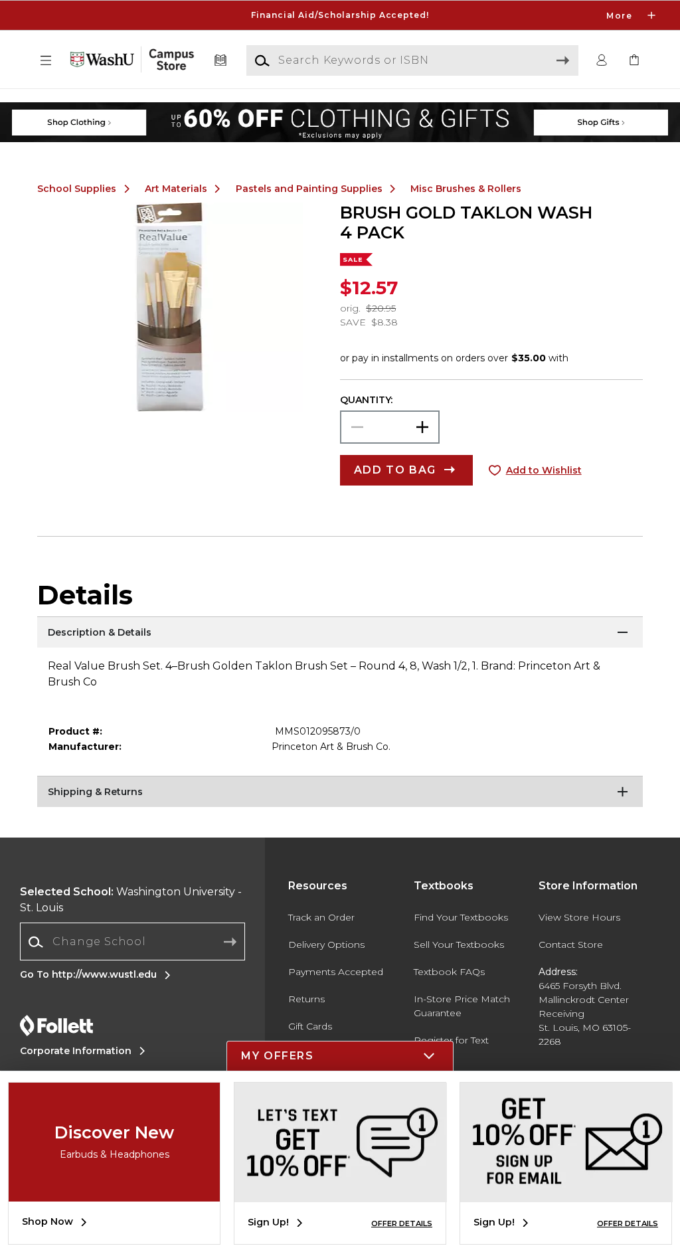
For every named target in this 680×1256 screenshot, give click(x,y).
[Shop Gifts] (560, 109)
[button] (340, 15)
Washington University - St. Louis (131, 899)
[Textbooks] (221, 61)
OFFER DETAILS (401, 1223)
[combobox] (132, 942)
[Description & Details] (340, 633)
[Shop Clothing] (120, 109)
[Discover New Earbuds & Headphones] (114, 1192)
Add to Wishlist (544, 470)
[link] (634, 61)
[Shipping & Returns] (340, 792)
